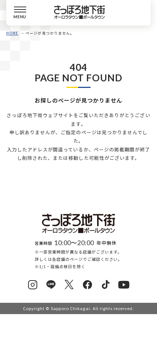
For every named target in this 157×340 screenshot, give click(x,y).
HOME (12, 33)
